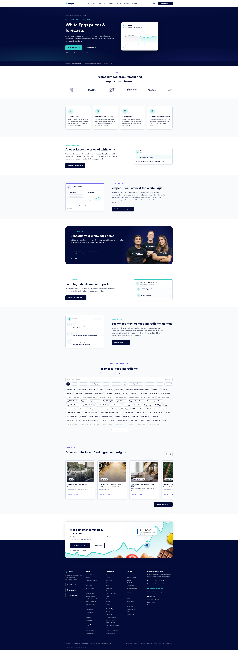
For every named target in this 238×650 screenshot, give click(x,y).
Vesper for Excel (90, 630)
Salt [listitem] (164, 420)
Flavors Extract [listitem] (93, 416)
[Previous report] (166, 454)
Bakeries (108, 612)
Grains (108, 577)
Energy (108, 604)
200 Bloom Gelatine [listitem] (138, 408)
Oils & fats (109, 580)
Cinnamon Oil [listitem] (140, 412)
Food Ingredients (74, 15)
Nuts (107, 599)
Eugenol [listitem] (167, 412)
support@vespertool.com (79, 254)
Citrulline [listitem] (155, 389)
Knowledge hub (131, 609)
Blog (128, 596)
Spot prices (89, 585)
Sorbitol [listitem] (96, 424)
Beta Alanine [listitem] (119, 389)
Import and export (91, 601)
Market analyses (90, 604)
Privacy (67, 643)
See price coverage (74, 165)
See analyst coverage (75, 297)
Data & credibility (132, 588)
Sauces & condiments (112, 630)
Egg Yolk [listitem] (84, 401)
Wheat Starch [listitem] (119, 424)
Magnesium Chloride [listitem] (73, 420)
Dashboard (89, 615)
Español (149, 643)
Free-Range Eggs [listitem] (72, 408)
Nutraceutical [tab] (169, 384)
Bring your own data (91, 636)
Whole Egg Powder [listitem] (115, 405)
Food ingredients (111, 593)
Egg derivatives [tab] (116, 384)
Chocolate (109, 614)
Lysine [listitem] (125, 393)
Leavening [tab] (159, 384)
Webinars (129, 604)
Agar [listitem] (163, 408)
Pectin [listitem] (113, 420)
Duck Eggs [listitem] (158, 405)
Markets (102, 3)
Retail (107, 628)
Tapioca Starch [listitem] (107, 424)
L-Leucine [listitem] (109, 393)
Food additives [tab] (150, 384)
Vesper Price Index (91, 575)
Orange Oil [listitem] (104, 420)
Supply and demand (91, 599)
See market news (119, 342)
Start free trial (72, 47)
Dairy (107, 575)
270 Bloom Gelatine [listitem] (153, 408)
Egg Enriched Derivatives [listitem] (137, 397)
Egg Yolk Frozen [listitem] (95, 401)
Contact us (130, 583)
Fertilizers (109, 591)
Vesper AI (88, 577)
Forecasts (89, 583)
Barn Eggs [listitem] (127, 405)
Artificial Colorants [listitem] (89, 397)
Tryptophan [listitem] (153, 393)
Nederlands (169, 643)
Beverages (109, 588)
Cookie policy (76, 643)
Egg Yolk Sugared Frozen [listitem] (155, 401)
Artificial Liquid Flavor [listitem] (73, 412)
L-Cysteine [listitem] (88, 393)
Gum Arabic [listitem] (145, 416)
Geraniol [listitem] (126, 416)
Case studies (130, 601)
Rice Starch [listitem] (156, 420)
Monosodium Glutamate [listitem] (90, 420)
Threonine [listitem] (143, 393)
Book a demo (90, 47)
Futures (88, 591)
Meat (107, 596)
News (87, 607)
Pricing (134, 3)
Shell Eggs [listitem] (115, 408)
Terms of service (95, 643)
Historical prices (90, 593)
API (87, 628)
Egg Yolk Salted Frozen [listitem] (136, 401)
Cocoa (108, 583)
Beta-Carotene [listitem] (154, 424)
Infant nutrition (110, 622)
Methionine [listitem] (133, 393)
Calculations (89, 612)
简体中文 (161, 643)
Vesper (67, 15)
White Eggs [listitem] (124, 408)
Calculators (130, 612)
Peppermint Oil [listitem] (122, 420)
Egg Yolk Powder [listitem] (121, 401)
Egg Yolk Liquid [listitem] (108, 401)
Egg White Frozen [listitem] (163, 397)
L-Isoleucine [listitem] (99, 393)
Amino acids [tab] (83, 384)
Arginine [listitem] (109, 389)
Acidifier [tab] (74, 384)
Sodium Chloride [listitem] (85, 424)
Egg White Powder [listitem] (72, 401)
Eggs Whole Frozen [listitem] (73, 405)
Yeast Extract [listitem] (142, 424)
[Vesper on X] (75, 584)
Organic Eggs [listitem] (94, 408)
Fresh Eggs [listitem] (83, 408)
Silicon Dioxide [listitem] (165, 393)
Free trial (164, 3)
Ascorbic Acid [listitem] (71, 389)
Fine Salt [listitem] (83, 416)
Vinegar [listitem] (101, 389)
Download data (90, 633)
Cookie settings (106, 643)
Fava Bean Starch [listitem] (72, 416)
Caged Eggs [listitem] (148, 405)
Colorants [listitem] (101, 397)
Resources (124, 3)
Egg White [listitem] (151, 397)
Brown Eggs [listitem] (137, 405)
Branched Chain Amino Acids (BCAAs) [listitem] (137, 389)
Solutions (112, 3)
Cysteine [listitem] (164, 389)
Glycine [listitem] (69, 393)
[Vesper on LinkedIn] (67, 584)
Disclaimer (85, 643)
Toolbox (88, 617)
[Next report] (171, 454)
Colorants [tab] (106, 384)
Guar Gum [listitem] (135, 416)
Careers (129, 580)
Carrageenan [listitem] (129, 412)
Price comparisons (91, 596)
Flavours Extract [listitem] (107, 416)
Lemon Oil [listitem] (155, 416)
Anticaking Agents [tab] (95, 384)
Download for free (72, 494)
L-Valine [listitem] (117, 393)
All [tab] (68, 384)
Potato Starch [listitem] (145, 420)
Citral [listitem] (149, 412)
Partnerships (130, 585)
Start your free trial (79, 545)
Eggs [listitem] (166, 405)
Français (143, 643)
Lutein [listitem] (110, 397)
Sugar (107, 585)
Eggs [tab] (125, 384)
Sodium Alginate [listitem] (72, 424)
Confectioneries (111, 617)
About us (129, 575)
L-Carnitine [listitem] (78, 393)
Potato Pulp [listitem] (134, 420)
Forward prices (90, 588)
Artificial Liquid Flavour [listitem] (91, 412)
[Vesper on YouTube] (71, 584)
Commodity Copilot (91, 580)
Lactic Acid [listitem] (82, 389)
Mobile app (89, 620)
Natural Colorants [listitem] (120, 397)
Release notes (131, 614)
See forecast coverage (121, 209)
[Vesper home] (69, 3)
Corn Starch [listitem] (158, 412)
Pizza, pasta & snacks (112, 625)
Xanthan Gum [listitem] (131, 424)
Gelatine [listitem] (117, 416)
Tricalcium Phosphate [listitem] (73, 397)
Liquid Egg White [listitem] (87, 405)
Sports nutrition (110, 633)
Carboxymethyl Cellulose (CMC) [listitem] (111, 412)
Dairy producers (111, 620)
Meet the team (131, 577)
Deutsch (136, 643)
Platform (91, 3)
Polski (155, 643)
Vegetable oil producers (113, 636)
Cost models (89, 609)
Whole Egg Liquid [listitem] (101, 405)
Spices (108, 601)
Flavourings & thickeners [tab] (136, 384)
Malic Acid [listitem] (92, 389)
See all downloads (162, 504)
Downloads (130, 606)
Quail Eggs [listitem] (105, 408)
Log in (154, 3)
